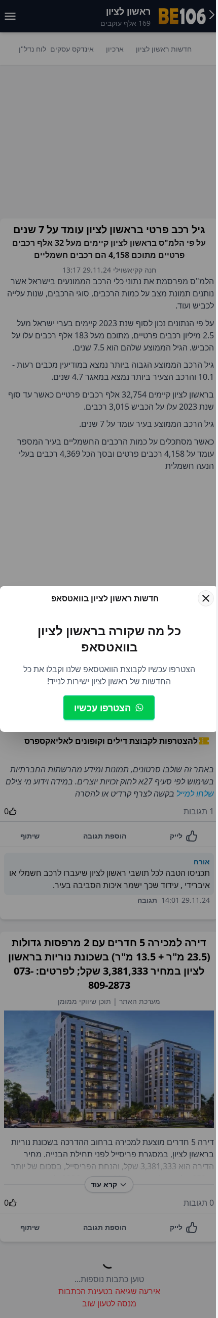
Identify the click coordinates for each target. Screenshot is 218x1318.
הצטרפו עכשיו (102, 707)
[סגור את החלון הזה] (206, 598)
